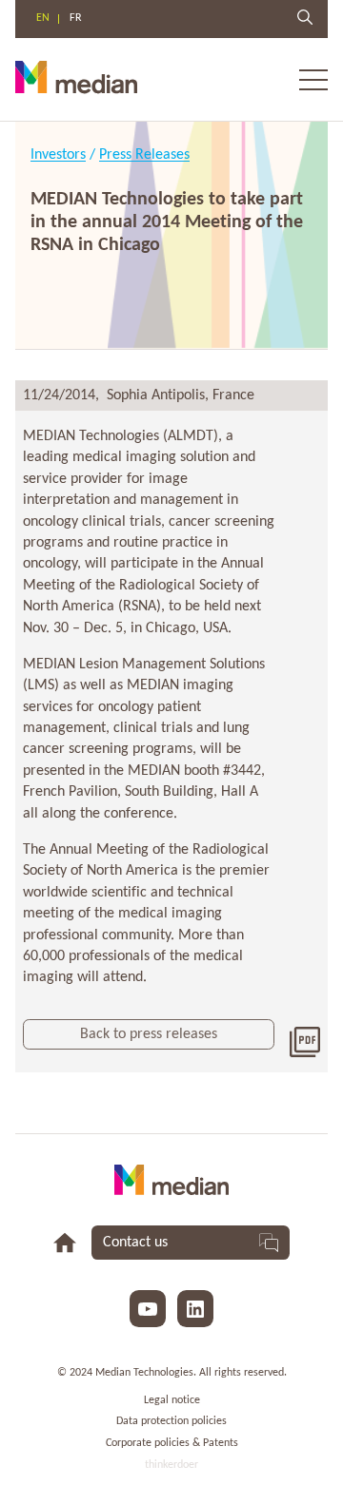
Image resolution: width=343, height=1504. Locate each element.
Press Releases (144, 155)
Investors (58, 155)
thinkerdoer (171, 1465)
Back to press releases (148, 1034)
